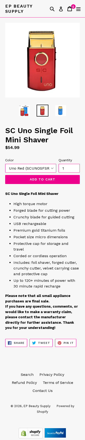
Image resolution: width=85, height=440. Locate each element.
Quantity (65, 160)
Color (9, 160)
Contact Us (43, 390)
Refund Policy (24, 382)
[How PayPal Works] (55, 437)
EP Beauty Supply (19, 9)
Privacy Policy (51, 374)
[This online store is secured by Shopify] (31, 437)
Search (27, 374)
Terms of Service (58, 382)
